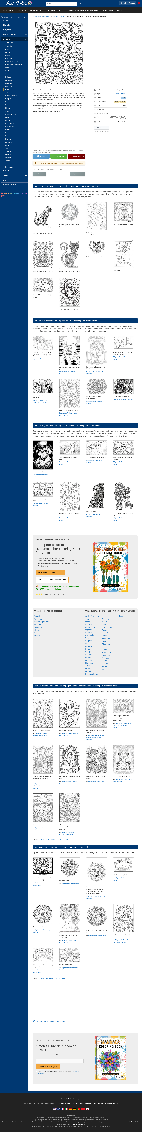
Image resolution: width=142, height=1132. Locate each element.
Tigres (104, 661)
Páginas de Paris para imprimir (43, 359)
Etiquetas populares (64, 1103)
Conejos (88, 652)
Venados (105, 669)
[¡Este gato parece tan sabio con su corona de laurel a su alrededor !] (96, 254)
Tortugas (105, 663)
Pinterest (71, 1099)
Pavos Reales (107, 633)
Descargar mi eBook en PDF (50, 572)
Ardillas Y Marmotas (92, 616)
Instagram (78, 1099)
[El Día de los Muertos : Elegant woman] (123, 932)
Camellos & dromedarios (13, 64)
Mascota (122, 101)
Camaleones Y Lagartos (13, 61)
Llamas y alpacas (91, 674)
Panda (104, 630)
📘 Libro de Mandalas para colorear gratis (14, 194)
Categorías (20, 10)
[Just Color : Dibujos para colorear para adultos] (19, 3)
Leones (88, 671)
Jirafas (87, 666)
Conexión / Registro (128, 3)
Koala (87, 668)
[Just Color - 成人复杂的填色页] (83, 1109)
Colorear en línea (107, 10)
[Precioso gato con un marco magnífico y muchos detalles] (123, 222)
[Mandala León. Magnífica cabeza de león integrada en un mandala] (69, 877)
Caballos (88, 624)
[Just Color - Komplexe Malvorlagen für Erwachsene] (74, 1109)
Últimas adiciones (36, 10)
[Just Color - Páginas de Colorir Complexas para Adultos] (78, 1109)
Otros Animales (107, 627)
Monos (104, 622)
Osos (104, 624)
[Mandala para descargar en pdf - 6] (96, 927)
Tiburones (106, 658)
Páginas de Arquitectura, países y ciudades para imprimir (95, 737)
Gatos (62, 16)
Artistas (61, 10)
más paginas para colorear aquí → (54, 978)
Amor (116, 101)
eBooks (120, 10)
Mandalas (37, 616)
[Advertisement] (59, 130)
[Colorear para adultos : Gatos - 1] (43, 230)
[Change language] (139, 3)
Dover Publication (121, 94)
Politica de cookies (98, 1103)
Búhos (87, 622)
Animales (55, 16)
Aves (87, 619)
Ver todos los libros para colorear (52, 580)
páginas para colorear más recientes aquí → (57, 839)
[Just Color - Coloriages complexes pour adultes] (62, 1109)
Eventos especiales (41, 622)
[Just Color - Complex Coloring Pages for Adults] (56, 1109)
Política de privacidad (111, 1103)
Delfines (88, 657)
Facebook (64, 1099)
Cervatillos (89, 646)
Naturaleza (46, 16)
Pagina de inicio (7, 10)
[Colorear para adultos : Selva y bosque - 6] (43, 962)
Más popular (50, 10)
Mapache (105, 619)
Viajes (36, 630)
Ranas (104, 647)
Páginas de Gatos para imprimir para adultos (78, 186)
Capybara (89, 641)
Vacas (104, 666)
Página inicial (37, 16)
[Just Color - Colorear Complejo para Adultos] (70, 1109)
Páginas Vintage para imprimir (123, 399)
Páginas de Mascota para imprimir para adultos (79, 425)
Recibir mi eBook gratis (48, 1067)
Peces (104, 636)
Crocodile (88, 654)
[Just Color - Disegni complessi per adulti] (66, 1109)
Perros (104, 641)
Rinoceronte (106, 652)
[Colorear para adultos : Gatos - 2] (69, 222)
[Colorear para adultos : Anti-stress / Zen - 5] (69, 932)
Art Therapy (38, 619)
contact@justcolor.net (79, 1124)
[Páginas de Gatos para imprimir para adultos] (34, 1021)
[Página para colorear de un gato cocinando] (123, 267)
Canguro (88, 638)
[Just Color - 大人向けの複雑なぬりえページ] (87, 1109)
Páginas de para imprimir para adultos (52, 1021)
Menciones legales (86, 1103)
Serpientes (106, 655)
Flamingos (89, 663)
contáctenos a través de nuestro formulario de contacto (120, 1122)
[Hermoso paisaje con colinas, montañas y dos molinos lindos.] (69, 962)
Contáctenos (75, 1103)
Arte (35, 633)
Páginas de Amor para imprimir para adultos (77, 321)
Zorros (121, 616)
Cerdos (88, 643)
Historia (37, 636)
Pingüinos (106, 644)
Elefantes (88, 660)
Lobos (104, 616)
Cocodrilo (88, 649)
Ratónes (105, 650)
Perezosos (106, 638)
